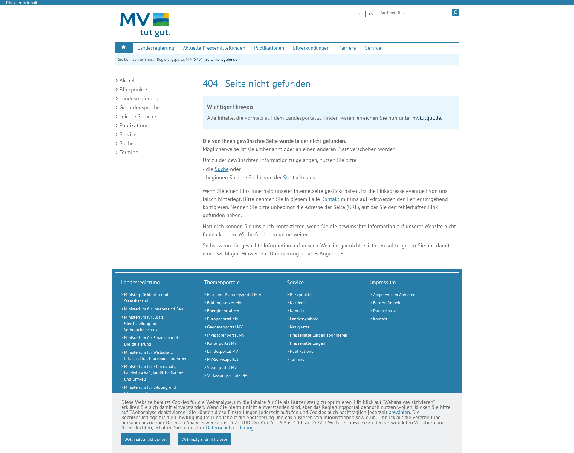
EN (371, 14)
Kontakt (330, 199)
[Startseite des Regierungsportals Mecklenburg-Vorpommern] (145, 37)
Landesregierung (139, 98)
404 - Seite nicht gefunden (217, 59)
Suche (127, 143)
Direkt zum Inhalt (22, 2)
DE (360, 14)
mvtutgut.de (427, 117)
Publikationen (136, 125)
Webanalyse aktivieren (145, 439)
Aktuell (128, 80)
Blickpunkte (133, 89)
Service (128, 134)
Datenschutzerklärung (230, 427)
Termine (129, 152)
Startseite (294, 177)
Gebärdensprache (140, 107)
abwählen (399, 412)
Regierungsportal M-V (174, 59)
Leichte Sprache (138, 116)
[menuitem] (124, 48)
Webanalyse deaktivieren (204, 439)
